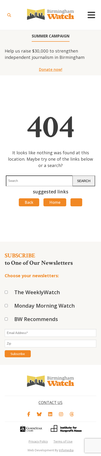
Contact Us (50, 402)
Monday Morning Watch (44, 305)
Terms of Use (63, 441)
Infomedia (66, 450)
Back (29, 202)
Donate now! (50, 69)
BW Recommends (36, 318)
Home (54, 202)
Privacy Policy (38, 441)
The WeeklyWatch (37, 292)
